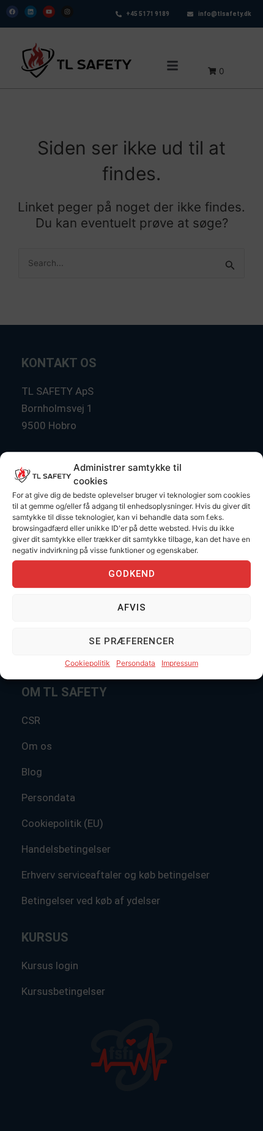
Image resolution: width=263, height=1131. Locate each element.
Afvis (131, 607)
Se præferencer (131, 641)
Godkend (131, 573)
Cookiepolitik (87, 663)
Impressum (179, 663)
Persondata (135, 663)
